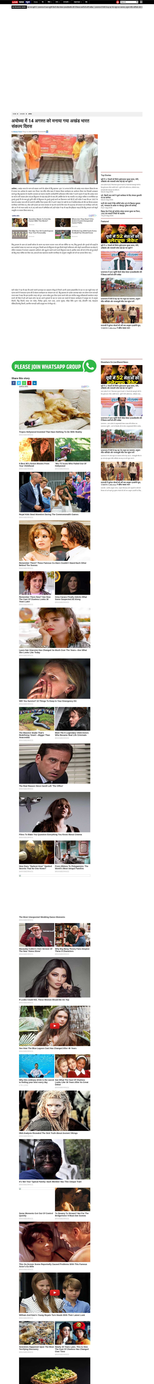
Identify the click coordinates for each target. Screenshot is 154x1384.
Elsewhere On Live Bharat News (114, 362)
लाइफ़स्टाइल (77, 2)
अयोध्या (30, 114)
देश (42, 2)
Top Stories (106, 175)
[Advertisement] (74, 73)
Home (14, 114)
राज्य (57, 2)
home (36, 2)
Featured (105, 221)
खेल (86, 2)
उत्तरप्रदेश (66, 2)
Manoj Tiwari (17, 131)
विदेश (49, 2)
